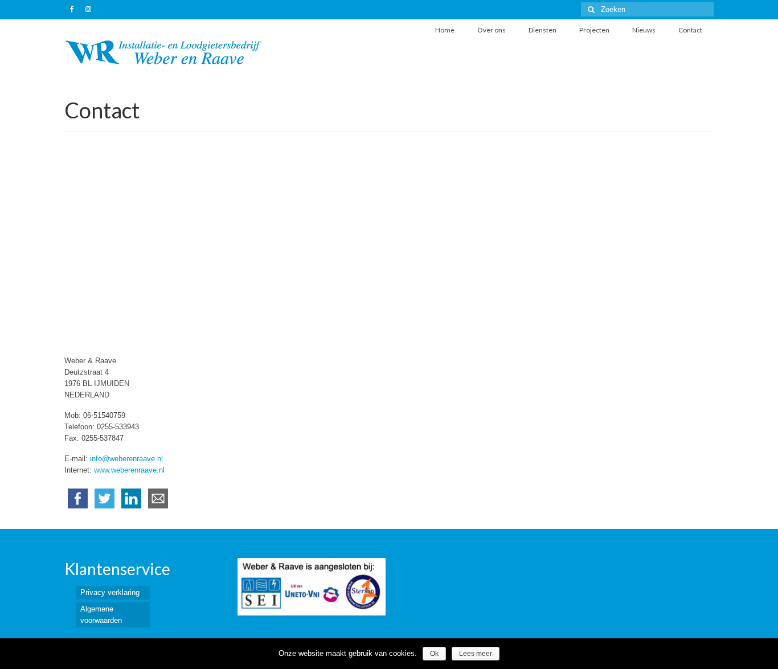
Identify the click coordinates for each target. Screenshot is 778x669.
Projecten (594, 30)
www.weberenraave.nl (129, 470)
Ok (434, 654)
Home (444, 30)
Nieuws (644, 30)
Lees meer (475, 654)
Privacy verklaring (110, 592)
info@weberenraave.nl (126, 458)
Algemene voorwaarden (101, 615)
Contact (690, 30)
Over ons (491, 30)
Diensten (542, 30)
